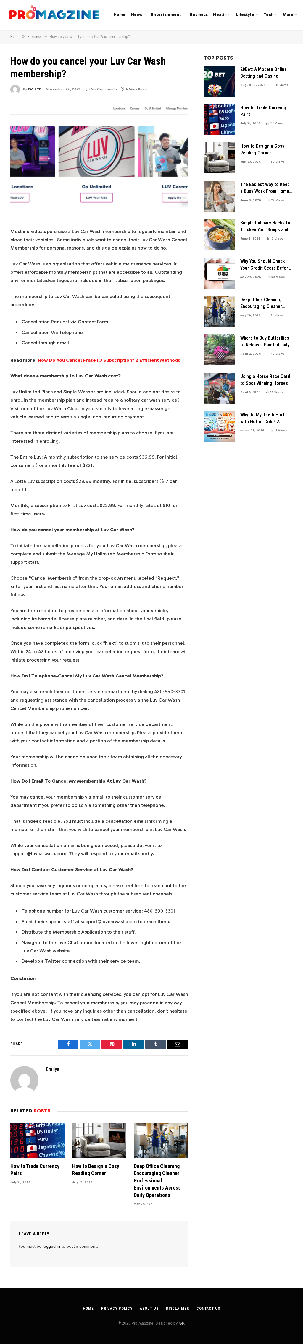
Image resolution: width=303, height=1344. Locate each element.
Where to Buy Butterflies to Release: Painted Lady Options (264, 341)
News (136, 14)
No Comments (104, 89)
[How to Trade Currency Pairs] (37, 1140)
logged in (51, 1246)
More (288, 14)
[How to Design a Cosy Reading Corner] (99, 1140)
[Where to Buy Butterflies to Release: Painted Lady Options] (219, 349)
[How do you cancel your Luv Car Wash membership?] (99, 159)
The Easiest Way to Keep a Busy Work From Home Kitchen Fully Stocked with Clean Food (265, 188)
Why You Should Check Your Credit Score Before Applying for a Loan (265, 265)
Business (199, 14)
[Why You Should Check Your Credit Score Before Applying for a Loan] (219, 273)
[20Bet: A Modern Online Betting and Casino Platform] (219, 81)
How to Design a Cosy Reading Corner (95, 1169)
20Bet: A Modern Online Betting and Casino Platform (263, 73)
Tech (268, 14)
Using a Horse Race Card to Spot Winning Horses (265, 380)
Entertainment (166, 14)
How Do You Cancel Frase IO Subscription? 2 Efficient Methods (109, 360)
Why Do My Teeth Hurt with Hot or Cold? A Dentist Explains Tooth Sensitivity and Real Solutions (263, 418)
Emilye (34, 89)
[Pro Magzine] (55, 15)
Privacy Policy (117, 1308)
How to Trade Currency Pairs (34, 1169)
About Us (149, 1308)
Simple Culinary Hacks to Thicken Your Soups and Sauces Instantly (265, 226)
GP (181, 1323)
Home (120, 14)
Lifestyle (245, 14)
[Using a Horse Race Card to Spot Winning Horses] (219, 388)
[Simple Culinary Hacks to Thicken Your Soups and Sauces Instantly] (219, 234)
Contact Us (208, 1308)
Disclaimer (177, 1308)
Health (220, 14)
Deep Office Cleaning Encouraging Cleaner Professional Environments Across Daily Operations (157, 1180)
